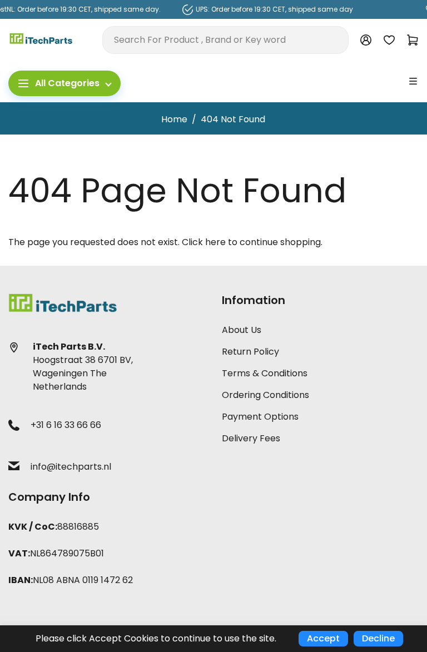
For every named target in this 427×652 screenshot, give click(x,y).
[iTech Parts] (41, 39)
